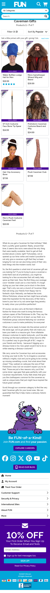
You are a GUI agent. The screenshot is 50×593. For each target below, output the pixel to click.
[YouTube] (37, 458)
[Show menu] (3, 4)
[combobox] (22, 16)
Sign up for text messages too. (21, 555)
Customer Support (10, 493)
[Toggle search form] (38, 4)
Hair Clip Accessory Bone (11, 173)
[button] (45, 4)
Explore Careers (25, 448)
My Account (11, 481)
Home (8, 475)
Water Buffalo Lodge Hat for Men (12, 76)
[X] (21, 458)
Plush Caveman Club (37, 172)
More (3, 516)
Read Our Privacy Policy (25, 566)
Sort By (35, 32)
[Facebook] (5, 458)
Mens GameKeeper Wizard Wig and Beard (36, 77)
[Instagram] (13, 458)
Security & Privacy (10, 498)
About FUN (6, 510)
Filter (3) (11, 32)
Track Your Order (13, 487)
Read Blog (26, 467)
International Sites (10, 504)
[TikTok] (45, 458)
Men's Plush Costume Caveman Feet (12, 219)
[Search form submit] (46, 16)
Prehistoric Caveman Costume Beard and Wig (37, 126)
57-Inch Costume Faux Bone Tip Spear (12, 125)
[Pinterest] (29, 458)
